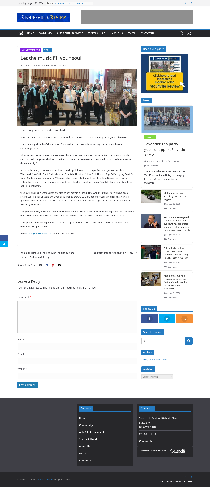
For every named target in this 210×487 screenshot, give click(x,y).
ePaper (132, 33)
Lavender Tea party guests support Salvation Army (166, 149)
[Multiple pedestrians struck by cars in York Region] (151, 201)
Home (30, 33)
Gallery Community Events (154, 359)
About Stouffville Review (170, 481)
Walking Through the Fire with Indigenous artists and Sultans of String (47, 255)
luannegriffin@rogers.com (39, 233)
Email (21, 354)
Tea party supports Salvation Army (112, 252)
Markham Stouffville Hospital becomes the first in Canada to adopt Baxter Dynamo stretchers (176, 282)
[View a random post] (189, 33)
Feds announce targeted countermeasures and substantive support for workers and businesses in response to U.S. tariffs (177, 224)
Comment (24, 297)
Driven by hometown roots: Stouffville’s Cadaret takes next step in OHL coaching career (176, 253)
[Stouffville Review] (21, 33)
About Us (117, 33)
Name (21, 339)
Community (45, 33)
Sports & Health (97, 33)
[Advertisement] (137, 17)
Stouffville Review (171, 161)
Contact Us (147, 33)
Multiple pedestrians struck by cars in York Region (175, 196)
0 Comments (61, 65)
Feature (47, 50)
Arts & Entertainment (70, 33)
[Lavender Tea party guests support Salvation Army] (167, 119)
